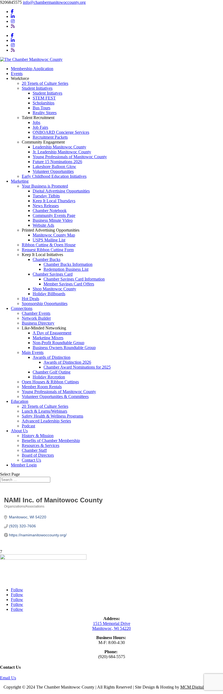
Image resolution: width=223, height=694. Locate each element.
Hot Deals (30, 298)
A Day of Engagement (52, 333)
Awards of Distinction (51, 357)
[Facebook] (12, 11)
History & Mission (38, 435)
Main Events (33, 352)
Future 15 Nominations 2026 (57, 161)
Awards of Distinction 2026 (67, 362)
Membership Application (32, 68)
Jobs (36, 122)
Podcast (28, 426)
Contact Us (31, 460)
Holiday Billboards (49, 293)
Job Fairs (40, 127)
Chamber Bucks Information (68, 264)
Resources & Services (40, 445)
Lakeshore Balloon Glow (54, 166)
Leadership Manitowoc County (59, 147)
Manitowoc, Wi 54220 (111, 628)
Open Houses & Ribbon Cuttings (50, 381)
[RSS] (13, 26)
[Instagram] (13, 21)
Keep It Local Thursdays (54, 200)
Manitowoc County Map (54, 235)
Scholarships (43, 103)
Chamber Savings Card (53, 274)
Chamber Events (36, 313)
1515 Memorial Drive (111, 623)
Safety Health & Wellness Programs (52, 416)
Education (19, 401)
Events (17, 73)
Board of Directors (38, 455)
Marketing (20, 181)
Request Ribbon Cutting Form (48, 249)
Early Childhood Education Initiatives (54, 176)
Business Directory (38, 323)
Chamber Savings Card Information (74, 279)
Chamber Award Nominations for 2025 (77, 367)
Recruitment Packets (50, 137)
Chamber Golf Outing (51, 372)
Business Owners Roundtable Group (64, 347)
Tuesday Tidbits (46, 196)
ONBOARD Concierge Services (61, 132)
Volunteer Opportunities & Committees (55, 396)
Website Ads (43, 225)
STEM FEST (44, 98)
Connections (21, 308)
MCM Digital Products (200, 687)
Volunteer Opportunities (53, 171)
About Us (19, 430)
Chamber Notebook (50, 210)
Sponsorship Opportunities (44, 303)
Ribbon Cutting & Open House (49, 244)
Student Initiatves (47, 93)
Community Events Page (54, 215)
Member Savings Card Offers (69, 284)
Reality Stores (45, 112)
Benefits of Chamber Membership (51, 440)
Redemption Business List (66, 269)
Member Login (24, 465)
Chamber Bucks (46, 259)
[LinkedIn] (13, 16)
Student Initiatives (37, 88)
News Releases (46, 205)
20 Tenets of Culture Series (45, 83)
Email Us (8, 678)
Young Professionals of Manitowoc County (70, 156)
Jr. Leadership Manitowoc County (62, 152)
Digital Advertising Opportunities (61, 191)
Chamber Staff (34, 450)
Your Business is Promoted (45, 186)
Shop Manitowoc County (54, 289)
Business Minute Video (53, 220)
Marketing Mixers (48, 337)
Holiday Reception (49, 377)
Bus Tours (41, 107)
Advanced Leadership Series (46, 421)
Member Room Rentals (42, 386)
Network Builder (36, 318)
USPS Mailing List (49, 240)
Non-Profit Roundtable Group (58, 342)
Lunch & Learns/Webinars (44, 411)
